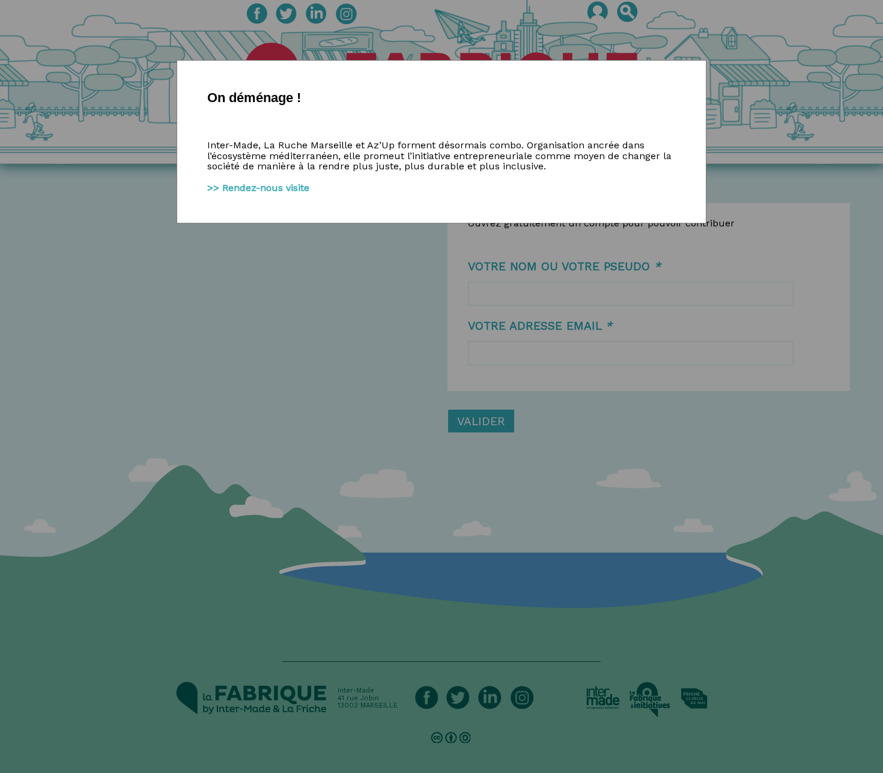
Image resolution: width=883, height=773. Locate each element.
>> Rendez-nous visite (258, 187)
